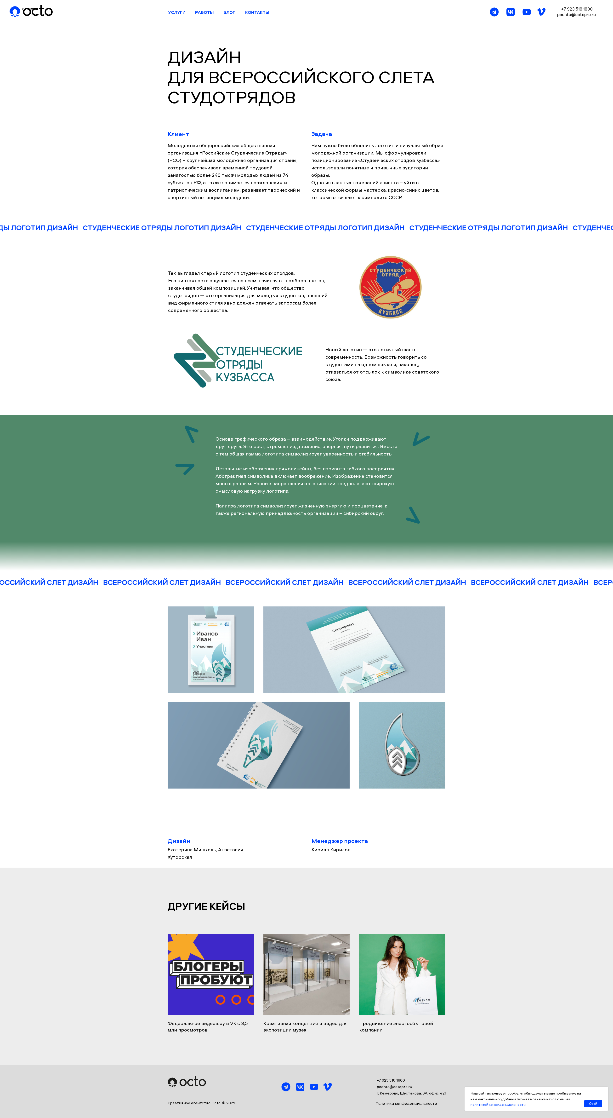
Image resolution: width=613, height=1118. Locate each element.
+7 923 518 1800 (577, 9)
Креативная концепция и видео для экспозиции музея (305, 1026)
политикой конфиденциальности (498, 1104)
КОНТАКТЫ (257, 12)
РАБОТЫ (204, 12)
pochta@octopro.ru (576, 14)
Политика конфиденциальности (406, 1103)
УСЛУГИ (177, 12)
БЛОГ (229, 12)
